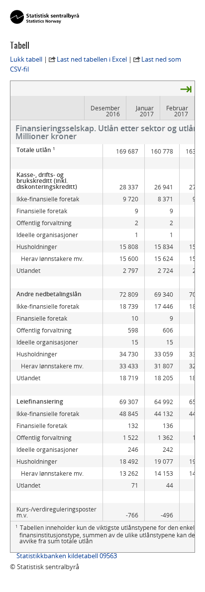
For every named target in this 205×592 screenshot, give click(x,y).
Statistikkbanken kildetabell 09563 (66, 555)
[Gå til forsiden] (44, 17)
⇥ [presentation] (186, 88)
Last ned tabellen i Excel (92, 59)
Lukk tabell (26, 59)
